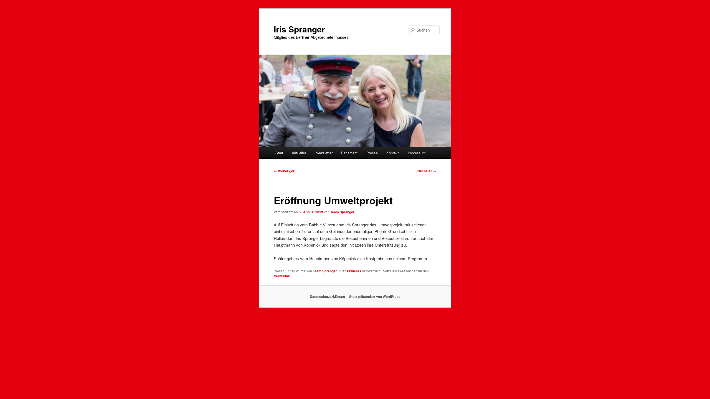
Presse (372, 152)
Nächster (426, 170)
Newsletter (324, 152)
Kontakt (392, 152)
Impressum (417, 152)
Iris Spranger (299, 29)
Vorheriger (284, 170)
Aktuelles (299, 152)
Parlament (349, 152)
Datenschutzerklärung (327, 296)
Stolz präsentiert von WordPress (374, 296)
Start (279, 152)
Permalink (282, 275)
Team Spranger (342, 211)
